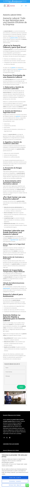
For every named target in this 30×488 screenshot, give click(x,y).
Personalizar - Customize (15, 481)
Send (21, 387)
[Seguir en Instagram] (10, 438)
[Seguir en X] (7, 438)
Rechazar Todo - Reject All (15, 485)
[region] (15, 470)
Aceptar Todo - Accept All (15, 477)
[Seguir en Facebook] (4, 438)
